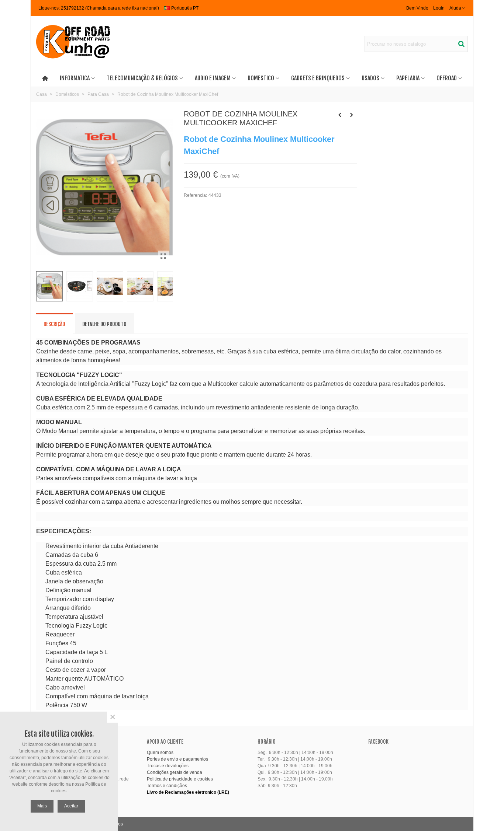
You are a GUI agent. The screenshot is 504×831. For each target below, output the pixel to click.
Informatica (75, 78)
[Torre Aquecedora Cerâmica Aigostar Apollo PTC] (351, 115)
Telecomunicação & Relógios (142, 78)
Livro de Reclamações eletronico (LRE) (188, 792)
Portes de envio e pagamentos (177, 759)
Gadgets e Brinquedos (318, 78)
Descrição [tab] (54, 324)
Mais (42, 806)
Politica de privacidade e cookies (180, 779)
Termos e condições (167, 785)
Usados (370, 78)
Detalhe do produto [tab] (104, 324)
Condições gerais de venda (174, 772)
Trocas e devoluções (168, 765)
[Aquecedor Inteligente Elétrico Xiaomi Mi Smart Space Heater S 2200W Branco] (339, 115)
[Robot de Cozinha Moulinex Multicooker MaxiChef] (163, 256)
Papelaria (408, 78)
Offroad (446, 78)
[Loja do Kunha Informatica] (73, 44)
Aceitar (71, 806)
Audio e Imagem (213, 78)
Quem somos (160, 752)
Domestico (261, 78)
